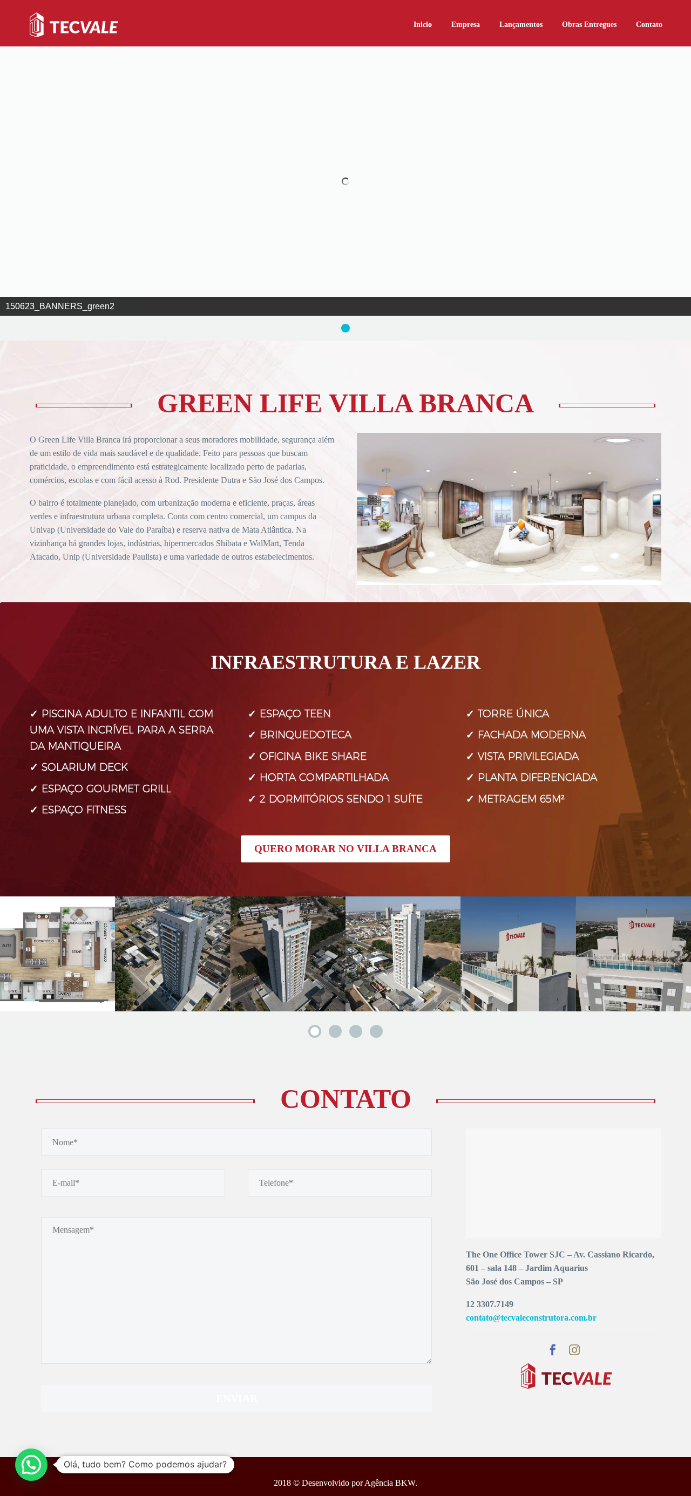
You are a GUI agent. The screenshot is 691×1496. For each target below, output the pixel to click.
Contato (649, 25)
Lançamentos (521, 25)
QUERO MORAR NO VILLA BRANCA (345, 848)
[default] (172, 953)
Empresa (465, 25)
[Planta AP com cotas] (57, 953)
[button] (31, 1465)
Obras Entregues (589, 25)
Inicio (423, 25)
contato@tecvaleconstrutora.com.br (531, 1317)
